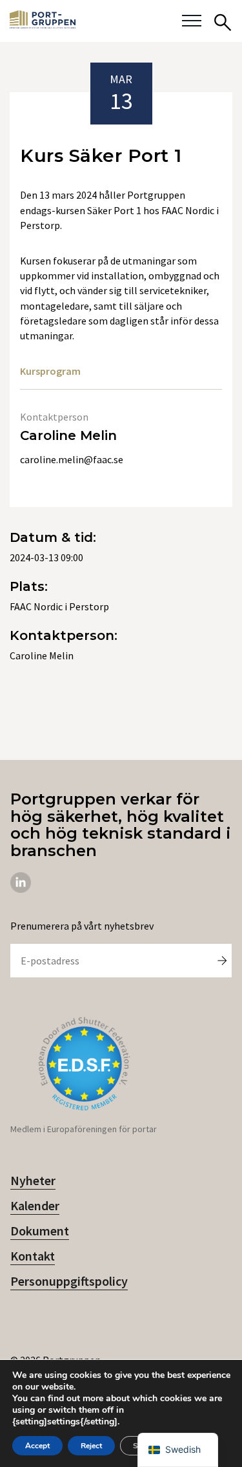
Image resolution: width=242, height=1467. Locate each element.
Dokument (39, 1230)
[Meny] (191, 21)
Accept (37, 1446)
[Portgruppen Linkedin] (20, 889)
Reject (91, 1446)
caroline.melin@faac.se (71, 459)
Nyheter (32, 1180)
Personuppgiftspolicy (69, 1281)
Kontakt (32, 1256)
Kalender (34, 1205)
